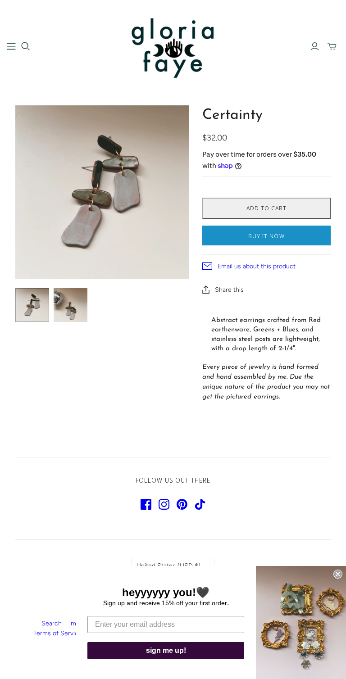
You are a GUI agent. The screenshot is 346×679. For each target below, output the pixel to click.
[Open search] (25, 46)
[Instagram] (164, 504)
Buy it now (266, 236)
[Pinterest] (182, 504)
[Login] (314, 46)
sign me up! (166, 650)
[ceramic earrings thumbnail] (32, 305)
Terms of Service (57, 633)
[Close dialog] (337, 574)
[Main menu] (11, 46)
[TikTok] (200, 504)
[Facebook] (146, 504)
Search (51, 623)
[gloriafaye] (173, 46)
